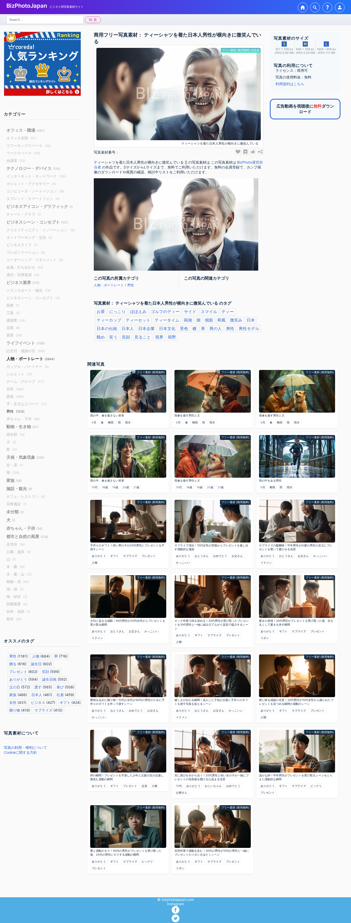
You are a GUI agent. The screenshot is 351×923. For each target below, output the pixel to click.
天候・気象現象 (25, 457)
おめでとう (220, 556)
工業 (13, 312)
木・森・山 (19, 574)
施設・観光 (19, 488)
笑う (113, 337)
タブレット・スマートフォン (33, 198)
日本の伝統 (107, 328)
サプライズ (43, 710)
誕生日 (36, 664)
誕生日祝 (49, 679)
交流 (144, 786)
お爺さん (181, 792)
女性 (15, 389)
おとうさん (202, 556)
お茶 (101, 311)
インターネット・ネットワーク (36, 176)
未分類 (15, 511)
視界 (159, 337)
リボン (265, 638)
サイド (190, 311)
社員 (60, 695)
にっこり (117, 311)
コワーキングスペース (28, 145)
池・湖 (14, 589)
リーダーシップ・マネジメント (34, 260)
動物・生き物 (22, 426)
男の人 (215, 328)
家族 (15, 396)
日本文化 (167, 328)
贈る (12, 664)
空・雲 (14, 465)
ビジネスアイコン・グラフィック (39, 206)
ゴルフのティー (165, 311)
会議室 (15, 160)
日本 (251, 320)
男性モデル (249, 328)
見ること (142, 337)
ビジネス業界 (22, 282)
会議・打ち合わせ (24, 267)
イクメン (266, 562)
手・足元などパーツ (26, 404)
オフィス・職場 (25, 130)
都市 (14, 619)
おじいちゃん (213, 786)
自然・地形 (18, 611)
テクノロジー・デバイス (33, 168)
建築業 (15, 320)
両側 (188, 320)
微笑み (236, 320)
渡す (38, 687)
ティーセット (138, 320)
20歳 (126, 487)
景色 (184, 328)
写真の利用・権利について (25, 747)
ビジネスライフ (21, 245)
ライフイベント (25, 342)
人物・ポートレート (30, 358)
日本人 (36, 695)
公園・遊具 (18, 551)
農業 (14, 335)
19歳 (115, 487)
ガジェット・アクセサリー (31, 183)
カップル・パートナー (27, 366)
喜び (60, 687)
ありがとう (18, 679)
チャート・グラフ (23, 214)
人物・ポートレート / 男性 (114, 285)
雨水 (128, 422)
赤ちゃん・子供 (23, 418)
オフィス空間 (21, 138)
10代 (95, 487)
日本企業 (146, 328)
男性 (15, 411)
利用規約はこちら (289, 84)
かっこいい (183, 562)
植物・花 (17, 581)
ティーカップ (109, 320)
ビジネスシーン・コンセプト (37, 222)
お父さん (237, 556)
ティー (227, 311)
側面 (209, 320)
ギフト (65, 702)
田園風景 (16, 604)
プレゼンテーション (25, 252)
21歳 (136, 487)
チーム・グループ (25, 381)
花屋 (13, 327)
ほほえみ (138, 311)
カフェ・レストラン (25, 496)
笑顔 (45, 671)
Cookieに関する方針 (20, 752)
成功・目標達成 (22, 274)
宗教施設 (16, 504)
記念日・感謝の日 (25, 351)
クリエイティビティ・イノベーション (40, 230)
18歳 (105, 487)
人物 (35, 656)
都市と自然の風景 (27, 536)
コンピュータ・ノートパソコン (35, 191)
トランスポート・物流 (28, 290)
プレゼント (18, 671)
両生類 (15, 434)
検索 (93, 20)
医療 (12, 305)
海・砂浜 (16, 596)
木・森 (15, 566)
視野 (172, 337)
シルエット (19, 374)
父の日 (14, 687)
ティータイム (167, 320)
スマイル (209, 311)
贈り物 (14, 710)
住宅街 (15, 544)
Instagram (175, 904)
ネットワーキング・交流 (29, 237)
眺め (101, 337)
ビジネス (38, 702)
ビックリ (316, 786)
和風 (221, 320)
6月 (94, 422)
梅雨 (111, 422)
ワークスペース (23, 153)
